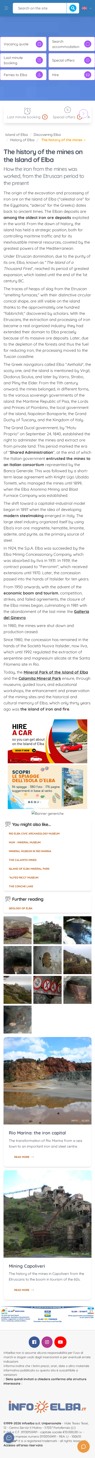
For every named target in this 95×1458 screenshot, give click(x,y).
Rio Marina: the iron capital (37, 1132)
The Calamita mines (22, 860)
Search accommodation (65, 44)
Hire (55, 75)
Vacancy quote (16, 44)
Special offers (63, 60)
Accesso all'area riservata (23, 1445)
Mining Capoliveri (27, 1266)
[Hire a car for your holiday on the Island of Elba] (47, 741)
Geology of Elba (20, 908)
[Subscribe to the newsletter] (9, 1437)
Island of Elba (16, 134)
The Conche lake (21, 886)
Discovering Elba (47, 134)
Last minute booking (13, 60)
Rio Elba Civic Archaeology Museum (34, 833)
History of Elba (22, 140)
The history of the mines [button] (62, 140)
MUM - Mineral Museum (25, 842)
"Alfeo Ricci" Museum (23, 877)
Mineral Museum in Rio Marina (30, 851)
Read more (21, 1157)
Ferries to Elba (15, 75)
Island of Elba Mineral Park (29, 868)
